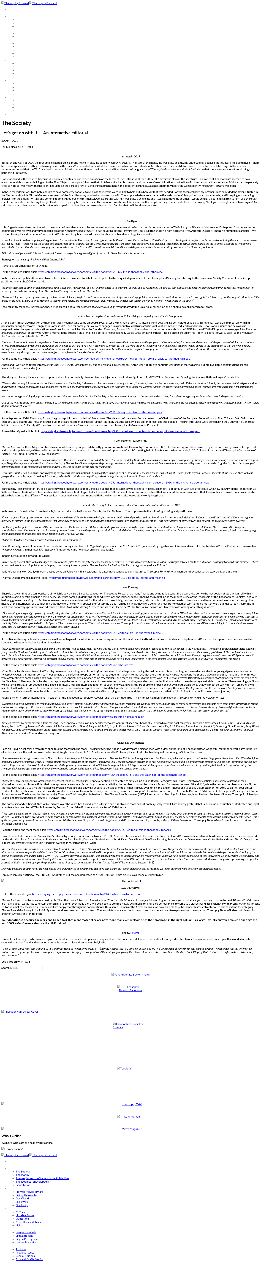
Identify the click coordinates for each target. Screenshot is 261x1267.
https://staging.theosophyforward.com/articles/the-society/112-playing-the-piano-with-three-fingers (100, 412)
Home (12, 9)
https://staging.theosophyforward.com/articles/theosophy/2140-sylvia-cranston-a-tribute (87, 894)
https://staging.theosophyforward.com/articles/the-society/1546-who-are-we (85, 664)
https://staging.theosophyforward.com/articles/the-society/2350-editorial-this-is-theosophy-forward (109, 829)
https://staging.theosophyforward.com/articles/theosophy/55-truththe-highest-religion (91, 716)
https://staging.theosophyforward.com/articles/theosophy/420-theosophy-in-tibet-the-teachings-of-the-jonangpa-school (111, 774)
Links (19, 76)
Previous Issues (25, 103)
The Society (23, 19)
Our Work (22, 53)
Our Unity (22, 56)
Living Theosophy (26, 46)
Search (5, 967)
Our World (22, 49)
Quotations (22, 70)
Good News (23, 36)
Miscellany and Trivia (29, 73)
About (12, 12)
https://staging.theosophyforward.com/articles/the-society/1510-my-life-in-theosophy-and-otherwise (100, 271)
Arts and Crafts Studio (29, 110)
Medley (20, 63)
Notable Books (25, 66)
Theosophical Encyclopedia (32, 33)
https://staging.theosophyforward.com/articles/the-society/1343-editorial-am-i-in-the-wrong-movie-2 (100, 632)
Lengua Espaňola (26, 83)
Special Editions (25, 107)
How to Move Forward (30, 43)
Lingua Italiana (24, 87)
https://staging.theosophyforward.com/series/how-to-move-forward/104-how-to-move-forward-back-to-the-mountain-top (114, 358)
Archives (14, 97)
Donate (13, 114)
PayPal (134, 932)
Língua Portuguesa (27, 90)
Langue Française (26, 93)
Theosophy (22, 22)
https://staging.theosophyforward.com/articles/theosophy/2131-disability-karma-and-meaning (107, 577)
